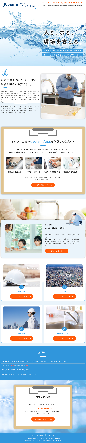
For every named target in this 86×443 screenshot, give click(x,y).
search (36, 8)
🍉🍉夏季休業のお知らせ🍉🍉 (20, 365)
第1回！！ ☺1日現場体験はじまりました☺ (24, 374)
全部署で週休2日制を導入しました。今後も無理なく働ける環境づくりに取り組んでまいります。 (38, 361)
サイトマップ (50, 435)
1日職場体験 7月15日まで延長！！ (21, 370)
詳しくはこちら (43, 185)
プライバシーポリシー (38, 435)
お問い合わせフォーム (43, 419)
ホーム (37, 5)
